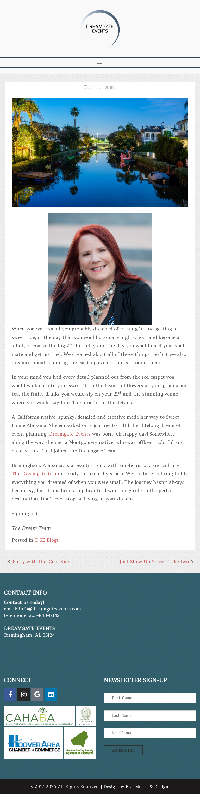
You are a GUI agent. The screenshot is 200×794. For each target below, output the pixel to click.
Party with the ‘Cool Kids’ (41, 562)
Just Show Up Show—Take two (154, 562)
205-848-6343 (44, 615)
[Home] (100, 49)
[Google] (37, 694)
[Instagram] (23, 694)
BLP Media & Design (147, 786)
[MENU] (99, 62)
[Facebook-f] (10, 694)
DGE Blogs (47, 540)
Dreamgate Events (70, 434)
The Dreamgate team (35, 474)
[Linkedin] (51, 694)
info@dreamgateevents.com (50, 609)
